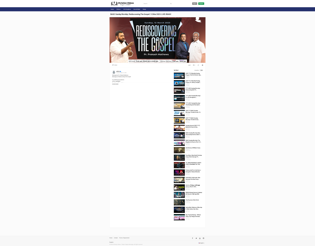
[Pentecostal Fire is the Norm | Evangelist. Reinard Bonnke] (179, 172)
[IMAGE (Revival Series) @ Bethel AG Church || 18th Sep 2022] (179, 195)
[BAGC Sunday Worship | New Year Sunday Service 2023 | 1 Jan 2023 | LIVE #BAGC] (179, 135)
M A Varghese (127, 9)
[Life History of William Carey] (179, 150)
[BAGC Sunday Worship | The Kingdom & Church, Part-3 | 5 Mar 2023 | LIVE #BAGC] (179, 143)
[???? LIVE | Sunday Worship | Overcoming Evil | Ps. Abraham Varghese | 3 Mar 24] (179, 91)
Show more (115, 84)
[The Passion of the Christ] (179, 202)
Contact (116, 237)
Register (201, 3)
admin (118, 71)
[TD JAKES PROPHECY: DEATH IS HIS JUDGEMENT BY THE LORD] (179, 165)
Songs (144, 9)
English (202, 243)
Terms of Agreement (124, 237)
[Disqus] (142, 108)
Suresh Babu (136, 9)
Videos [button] (118, 9)
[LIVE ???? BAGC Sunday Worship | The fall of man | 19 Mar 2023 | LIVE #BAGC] (179, 113)
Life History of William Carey (193, 148)
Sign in (194, 3)
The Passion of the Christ (192, 200)
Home (112, 9)
